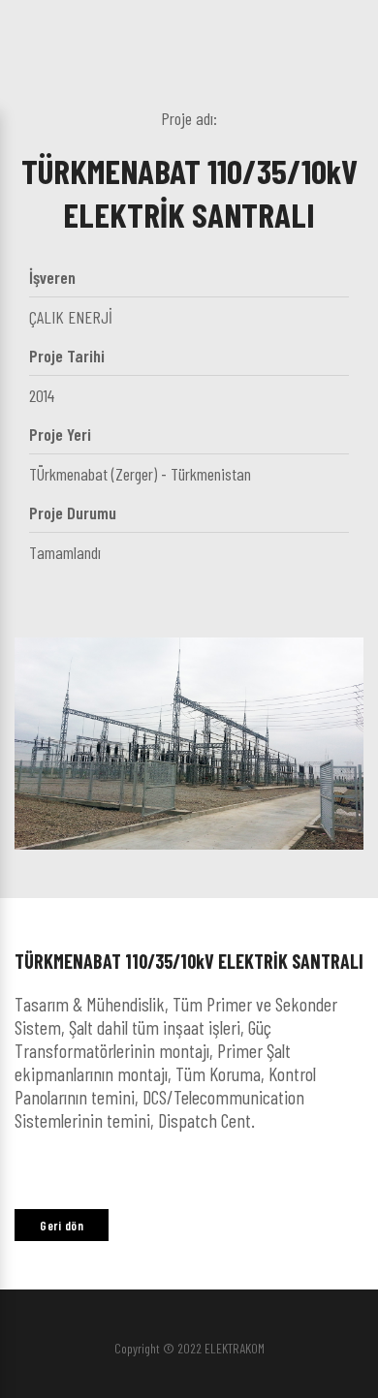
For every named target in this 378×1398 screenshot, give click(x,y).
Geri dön (61, 1225)
